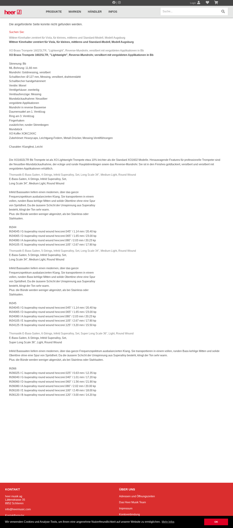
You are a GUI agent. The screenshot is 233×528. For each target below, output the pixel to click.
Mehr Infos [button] (168, 521)
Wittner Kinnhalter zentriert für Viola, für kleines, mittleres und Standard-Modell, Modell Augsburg (67, 37)
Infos (112, 11)
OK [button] (216, 521)
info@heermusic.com (18, 509)
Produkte (54, 11)
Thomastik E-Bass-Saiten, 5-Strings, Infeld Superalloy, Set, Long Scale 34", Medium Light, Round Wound (72, 250)
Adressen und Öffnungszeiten (137, 496)
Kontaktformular (14, 515)
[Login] (198, 3)
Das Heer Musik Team (132, 502)
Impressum (125, 508)
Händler (95, 11)
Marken (75, 11)
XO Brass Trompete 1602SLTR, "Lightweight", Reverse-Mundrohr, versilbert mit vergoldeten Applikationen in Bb (76, 50)
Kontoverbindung (129, 514)
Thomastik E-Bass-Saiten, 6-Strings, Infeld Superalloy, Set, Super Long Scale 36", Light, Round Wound (71, 333)
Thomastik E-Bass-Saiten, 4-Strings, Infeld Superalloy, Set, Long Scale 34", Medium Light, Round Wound (72, 174)
